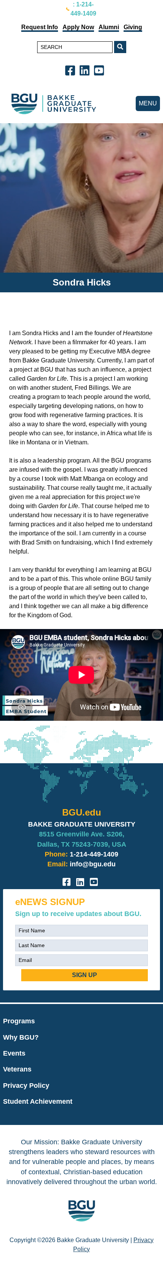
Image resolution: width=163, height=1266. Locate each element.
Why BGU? (21, 1037)
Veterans (17, 1069)
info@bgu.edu (93, 864)
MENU (148, 103)
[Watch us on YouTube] (100, 70)
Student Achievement (37, 1101)
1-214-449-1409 (94, 854)
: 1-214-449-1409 (83, 9)
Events (14, 1053)
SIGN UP (84, 975)
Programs (19, 1021)
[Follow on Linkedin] (86, 70)
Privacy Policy (26, 1085)
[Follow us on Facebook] (71, 70)
